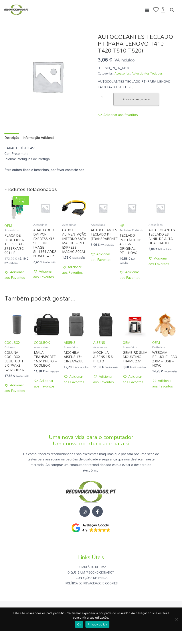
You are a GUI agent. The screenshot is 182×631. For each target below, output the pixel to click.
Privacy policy (97, 624)
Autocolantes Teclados (147, 73)
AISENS (69, 342)
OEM (8, 225)
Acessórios (122, 73)
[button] (147, 10)
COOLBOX (12, 342)
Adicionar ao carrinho (136, 99)
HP (122, 225)
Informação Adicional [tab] (38, 137)
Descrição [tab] (11, 137)
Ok (79, 624)
